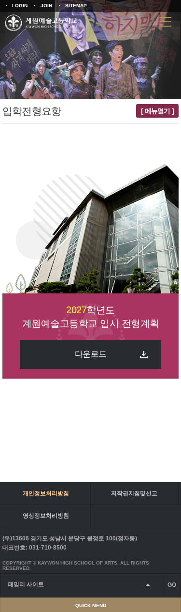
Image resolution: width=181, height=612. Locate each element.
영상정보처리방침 (46, 516)
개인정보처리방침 (46, 493)
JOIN (46, 5)
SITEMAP (76, 5)
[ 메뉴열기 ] (157, 111)
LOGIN (20, 5)
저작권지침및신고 (134, 493)
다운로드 (91, 354)
